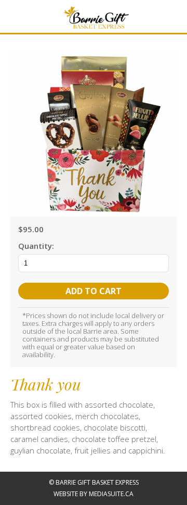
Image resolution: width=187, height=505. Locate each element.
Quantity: (36, 246)
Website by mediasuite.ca (93, 493)
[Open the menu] (7, 14)
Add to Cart (93, 291)
